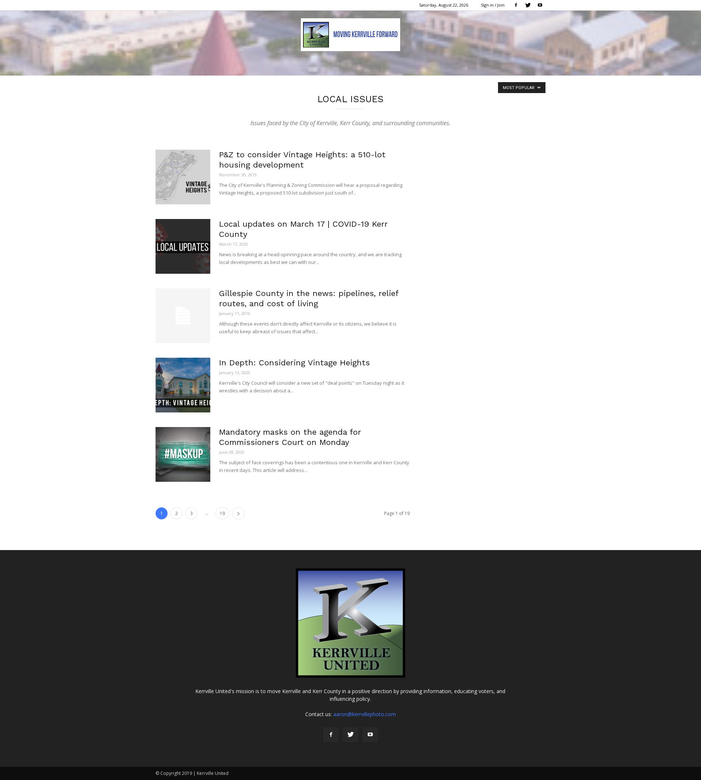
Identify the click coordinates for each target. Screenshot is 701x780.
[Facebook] (515, 5)
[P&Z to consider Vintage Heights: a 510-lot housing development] (183, 177)
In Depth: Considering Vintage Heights (294, 362)
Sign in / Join (493, 5)
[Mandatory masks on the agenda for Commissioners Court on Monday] (183, 454)
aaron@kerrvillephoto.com (364, 714)
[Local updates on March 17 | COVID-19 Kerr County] (183, 246)
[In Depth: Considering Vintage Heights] (183, 385)
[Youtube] (540, 5)
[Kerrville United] (350, 34)
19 (222, 513)
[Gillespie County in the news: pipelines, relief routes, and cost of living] (183, 315)
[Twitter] (527, 5)
